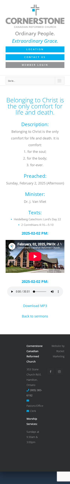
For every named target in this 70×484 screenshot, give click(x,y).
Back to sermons (35, 316)
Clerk (33, 411)
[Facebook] (50, 371)
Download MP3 (35, 305)
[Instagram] (59, 371)
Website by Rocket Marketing (58, 351)
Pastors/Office (35, 405)
